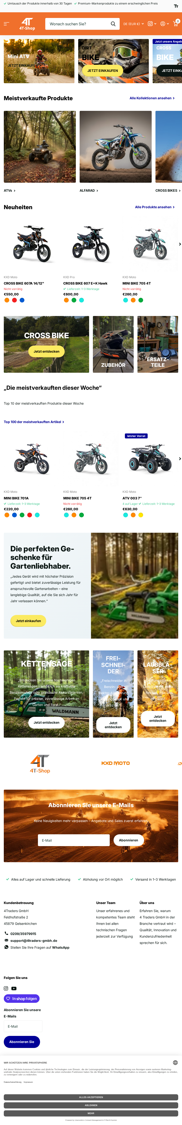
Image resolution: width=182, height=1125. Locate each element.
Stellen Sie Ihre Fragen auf (39, 947)
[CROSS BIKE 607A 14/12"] (31, 244)
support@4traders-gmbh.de (33, 941)
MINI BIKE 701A (16, 498)
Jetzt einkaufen (28, 621)
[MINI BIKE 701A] (31, 459)
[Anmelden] (164, 23)
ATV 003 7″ (132, 498)
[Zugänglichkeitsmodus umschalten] (176, 6)
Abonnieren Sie (22, 1042)
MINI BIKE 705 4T (137, 283)
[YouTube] (13, 988)
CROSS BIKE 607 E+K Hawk (85, 283)
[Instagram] (6, 988)
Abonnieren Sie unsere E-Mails (22, 1013)
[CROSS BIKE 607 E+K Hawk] (91, 244)
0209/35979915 (23, 934)
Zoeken (113, 24)
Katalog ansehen (6, 24)
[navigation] (180, 244)
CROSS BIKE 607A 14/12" (24, 283)
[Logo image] (116, 763)
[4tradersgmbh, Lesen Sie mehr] (152, 23)
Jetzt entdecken (46, 351)
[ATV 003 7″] (150, 459)
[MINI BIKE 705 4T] (150, 244)
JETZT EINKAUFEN (102, 71)
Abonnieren (129, 840)
